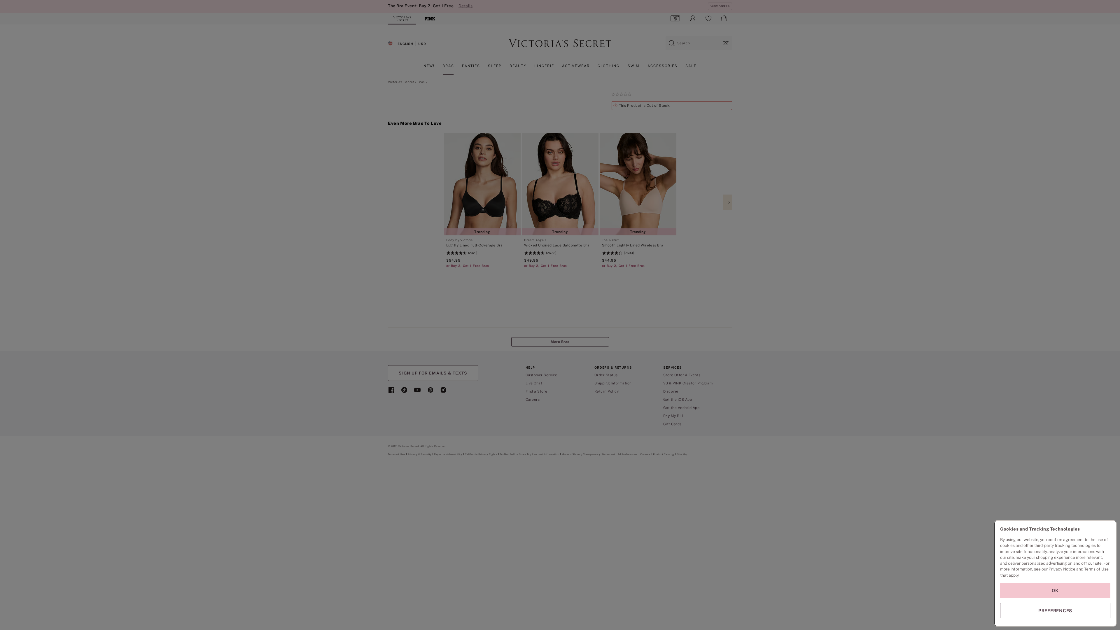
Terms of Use (1096, 569)
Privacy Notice (1062, 569)
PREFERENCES (1055, 610)
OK (1055, 590)
